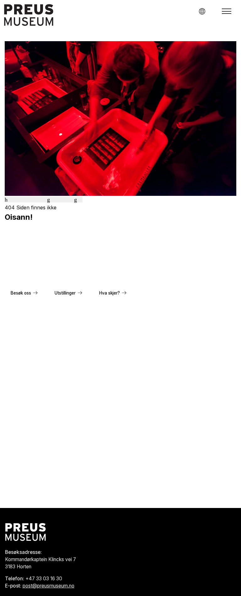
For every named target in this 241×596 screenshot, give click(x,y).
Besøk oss (21, 292)
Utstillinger (65, 292)
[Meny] (226, 11)
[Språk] (202, 11)
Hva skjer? (109, 292)
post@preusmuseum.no (48, 586)
